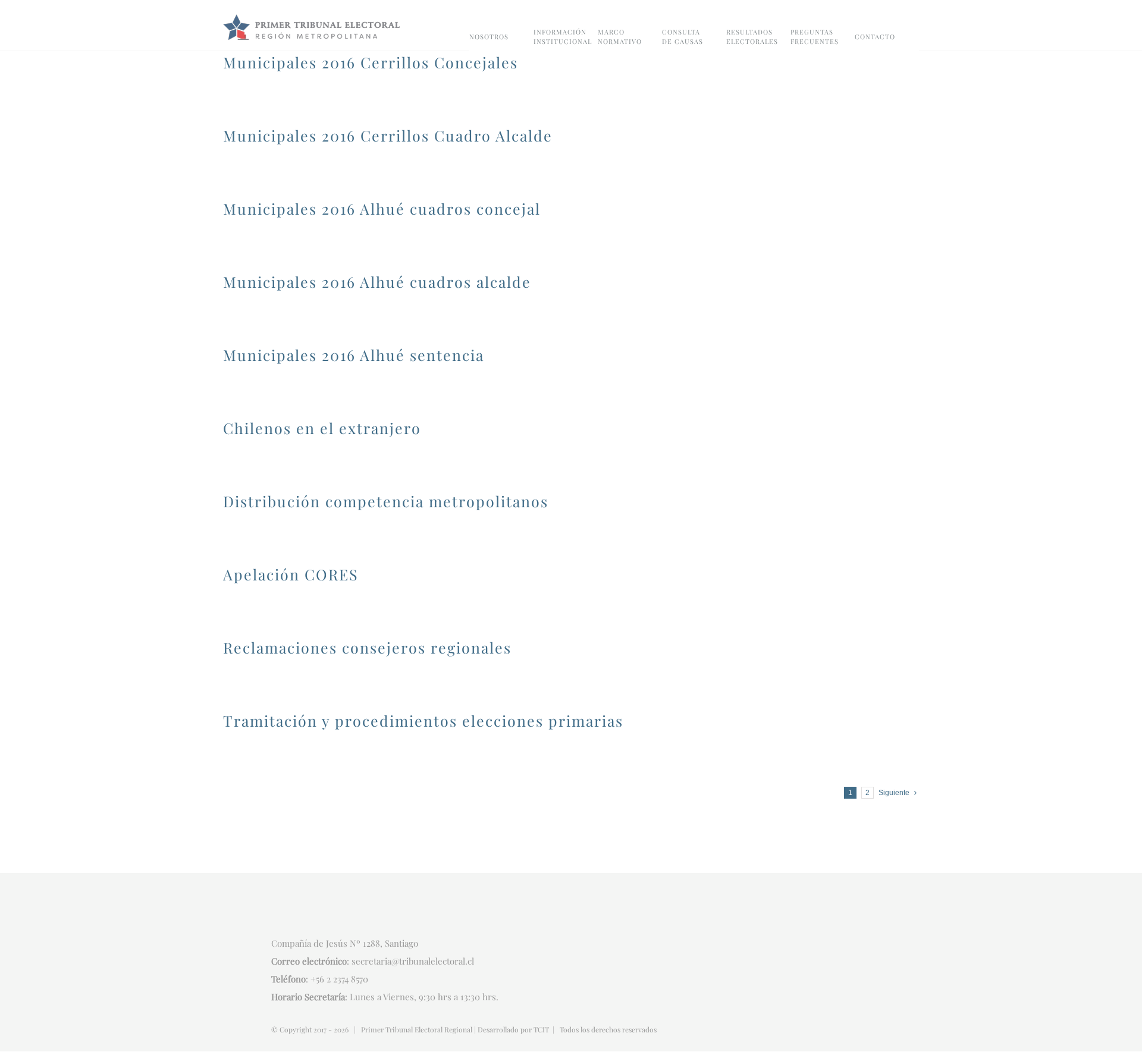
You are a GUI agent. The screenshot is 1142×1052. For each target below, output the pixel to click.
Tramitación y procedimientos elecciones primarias (423, 720)
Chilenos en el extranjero (322, 428)
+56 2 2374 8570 (339, 979)
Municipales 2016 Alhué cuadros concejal (382, 208)
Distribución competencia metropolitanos (385, 501)
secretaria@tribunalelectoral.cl (413, 961)
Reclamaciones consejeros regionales (367, 647)
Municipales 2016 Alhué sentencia (353, 355)
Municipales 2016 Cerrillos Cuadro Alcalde (388, 135)
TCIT (541, 1029)
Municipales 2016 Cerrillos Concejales (370, 62)
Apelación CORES (291, 574)
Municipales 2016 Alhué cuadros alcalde (377, 281)
